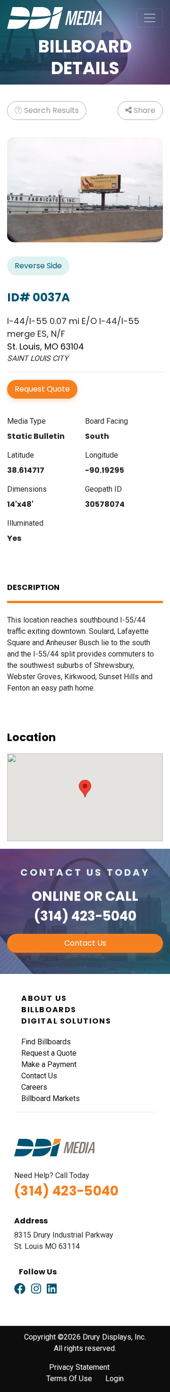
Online (56, 896)
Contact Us (85, 943)
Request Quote (42, 389)
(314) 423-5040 (85, 916)
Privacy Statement (79, 1367)
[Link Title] (20, 1289)
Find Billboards (46, 1041)
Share (143, 110)
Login (114, 1378)
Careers (34, 1087)
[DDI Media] (54, 17)
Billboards (48, 1009)
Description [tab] (33, 587)
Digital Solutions (66, 1021)
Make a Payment (48, 1064)
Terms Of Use (69, 1378)
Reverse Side (38, 265)
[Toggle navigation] (149, 18)
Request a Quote (48, 1053)
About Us (44, 998)
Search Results (50, 110)
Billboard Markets (50, 1098)
